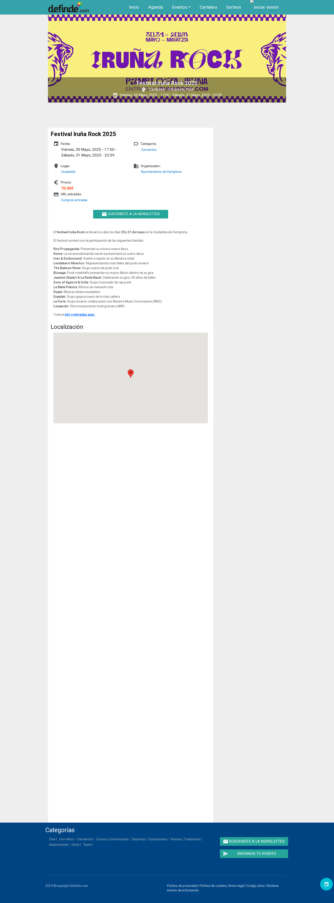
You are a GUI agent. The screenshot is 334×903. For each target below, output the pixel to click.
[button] (131, 373)
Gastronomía (59, 844)
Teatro (87, 844)
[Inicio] (69, 7)
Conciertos (149, 149)
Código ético (256, 886)
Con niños (66, 839)
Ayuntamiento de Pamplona (161, 172)
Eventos (179, 7)
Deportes (138, 839)
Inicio (134, 7)
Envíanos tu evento (249, 853)
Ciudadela (157, 89)
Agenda (155, 7)
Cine (52, 839)
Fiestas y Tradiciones (185, 839)
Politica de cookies (213, 886)
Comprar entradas (74, 200)
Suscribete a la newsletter (131, 214)
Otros (75, 844)
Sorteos (233, 7)
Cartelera (208, 7)
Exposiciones (158, 839)
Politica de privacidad (182, 886)
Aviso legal (236, 886)
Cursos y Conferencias (112, 839)
